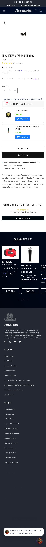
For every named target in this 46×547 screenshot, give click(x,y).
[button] (4, 10)
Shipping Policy (10, 457)
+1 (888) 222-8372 (11, 5)
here (35, 187)
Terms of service (17, 541)
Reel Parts (8, 361)
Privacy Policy (10, 453)
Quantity (5, 86)
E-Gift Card (9, 419)
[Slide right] (27, 299)
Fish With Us (9, 395)
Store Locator (10, 371)
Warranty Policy (10, 443)
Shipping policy (31, 541)
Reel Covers (7, 262)
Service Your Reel (11, 429)
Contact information (24, 545)
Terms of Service (11, 462)
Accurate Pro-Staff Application (17, 380)
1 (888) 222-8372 (18, 487)
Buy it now (23, 155)
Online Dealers (10, 375)
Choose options (10, 291)
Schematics (9, 414)
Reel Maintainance (11, 433)
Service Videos (10, 438)
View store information (15, 168)
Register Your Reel (11, 424)
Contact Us (9, 356)
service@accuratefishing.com (30, 5)
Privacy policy (34, 538)
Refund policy (22, 538)
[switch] (40, 541)
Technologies (9, 409)
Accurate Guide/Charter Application (19, 385)
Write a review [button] (23, 218)
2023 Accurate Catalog (13, 390)
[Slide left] (18, 299)
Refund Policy (9, 448)
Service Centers (10, 366)
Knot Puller (26, 265)
